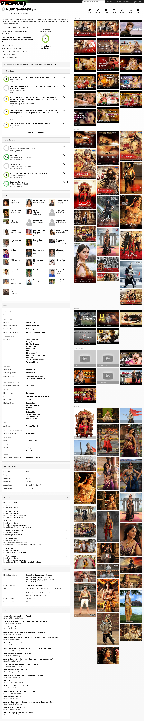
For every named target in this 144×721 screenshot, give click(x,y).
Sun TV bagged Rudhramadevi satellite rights (20, 627)
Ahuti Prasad (60, 210)
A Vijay (28, 448)
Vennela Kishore (39, 280)
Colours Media (31, 346)
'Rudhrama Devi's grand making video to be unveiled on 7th (25, 675)
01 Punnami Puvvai (10, 511)
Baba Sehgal (60, 220)
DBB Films (30, 351)
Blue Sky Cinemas (32, 344)
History (15, 48)
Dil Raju (29, 353)
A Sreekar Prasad (32, 441)
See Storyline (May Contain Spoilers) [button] (15, 28)
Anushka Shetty (18, 32)
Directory (110, 2)
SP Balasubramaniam (34, 414)
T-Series (29, 400)
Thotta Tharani (32, 426)
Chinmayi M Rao (19, 562)
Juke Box (7, 505)
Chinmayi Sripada (32, 405)
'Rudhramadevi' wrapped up (13, 697)
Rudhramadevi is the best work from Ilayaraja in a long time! (32, 77)
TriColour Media (32, 362)
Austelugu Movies (32, 340)
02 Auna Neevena (10, 521)
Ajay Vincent (30, 386)
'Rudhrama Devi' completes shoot (15, 707)
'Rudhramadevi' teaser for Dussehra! (16, 686)
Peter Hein (30, 450)
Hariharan (29, 408)
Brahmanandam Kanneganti (39, 231)
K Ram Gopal (31, 329)
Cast (5, 195)
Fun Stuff (7, 570)
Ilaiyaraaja (30, 393)
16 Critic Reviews (9, 71)
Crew (5, 305)
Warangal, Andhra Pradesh (35, 585)
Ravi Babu (36, 270)
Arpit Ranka (37, 220)
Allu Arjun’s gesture (10, 680)
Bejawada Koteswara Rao (35, 332)
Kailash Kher (31, 412)
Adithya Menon (16, 210)
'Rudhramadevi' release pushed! (15, 670)
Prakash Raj (15, 270)
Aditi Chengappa (37, 211)
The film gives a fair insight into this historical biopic (30, 124)
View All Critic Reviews (36, 132)
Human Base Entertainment (36, 355)
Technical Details (9, 466)
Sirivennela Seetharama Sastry (37, 396)
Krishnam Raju (38, 250)
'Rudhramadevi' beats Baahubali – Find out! (19, 691)
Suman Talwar (61, 270)
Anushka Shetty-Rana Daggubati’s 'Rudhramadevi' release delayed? (28, 659)
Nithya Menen (61, 260)
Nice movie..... (15, 155)
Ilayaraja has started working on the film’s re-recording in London (27, 648)
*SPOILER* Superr (16, 164)
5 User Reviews (9, 140)
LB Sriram (59, 250)
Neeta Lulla (30, 433)
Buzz (5, 610)
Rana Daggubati (62, 200)
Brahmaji (14, 230)
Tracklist (6, 497)
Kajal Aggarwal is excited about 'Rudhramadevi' (20, 664)
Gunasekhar (30, 315)
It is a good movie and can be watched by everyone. (29, 173)
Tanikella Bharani (14, 281)
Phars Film (30, 357)
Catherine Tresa (62, 230)
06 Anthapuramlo (9, 556)
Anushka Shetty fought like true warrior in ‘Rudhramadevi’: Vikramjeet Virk (30, 637)
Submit (118, 2)
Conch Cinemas (31, 349)
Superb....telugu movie (18, 182)
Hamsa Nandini (38, 240)
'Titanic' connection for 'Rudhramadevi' (18, 643)
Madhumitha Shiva (38, 261)
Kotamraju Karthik (33, 458)
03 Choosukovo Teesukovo (13, 531)
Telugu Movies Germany (35, 360)
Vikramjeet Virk (16, 290)
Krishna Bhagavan (14, 251)
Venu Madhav (61, 280)
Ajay (12, 220)
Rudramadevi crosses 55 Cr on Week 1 (17, 616)
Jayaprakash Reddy (60, 241)
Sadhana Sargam (32, 416)
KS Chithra (30, 410)
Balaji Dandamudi (32, 342)
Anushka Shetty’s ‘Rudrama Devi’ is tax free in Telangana (24, 632)
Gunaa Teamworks (32, 326)
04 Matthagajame (10, 539)
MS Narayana (15, 260)
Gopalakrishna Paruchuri (35, 376)
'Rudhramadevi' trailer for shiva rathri (17, 654)
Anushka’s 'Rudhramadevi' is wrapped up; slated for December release (28, 702)
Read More (54, 64)
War (20, 48)
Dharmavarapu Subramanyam (16, 241)
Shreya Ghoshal (32, 419)
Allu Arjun (8, 32)
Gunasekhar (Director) (14, 37)
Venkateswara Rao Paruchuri (36, 378)
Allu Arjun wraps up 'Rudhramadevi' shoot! (18, 713)
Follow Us (126, 2)
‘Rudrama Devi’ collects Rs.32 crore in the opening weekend (25, 621)
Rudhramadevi (18, 9)
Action (9, 48)
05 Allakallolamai (9, 548)
